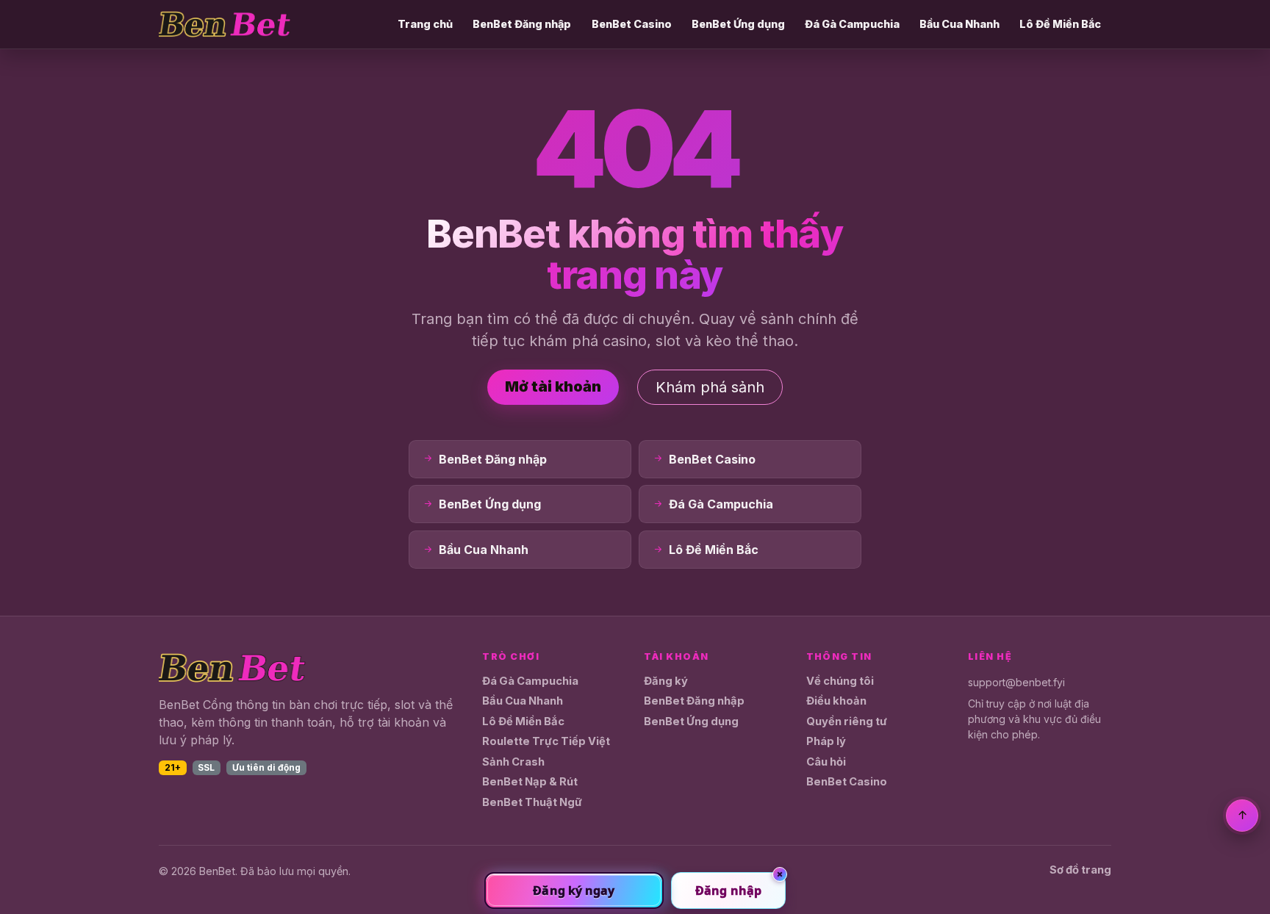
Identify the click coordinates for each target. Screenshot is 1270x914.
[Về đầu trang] (1242, 815)
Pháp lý (826, 741)
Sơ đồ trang (1080, 870)
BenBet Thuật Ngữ (532, 802)
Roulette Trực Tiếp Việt (546, 741)
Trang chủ (425, 24)
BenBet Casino (632, 24)
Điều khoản (836, 701)
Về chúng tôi (840, 681)
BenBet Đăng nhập (522, 24)
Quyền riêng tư (846, 721)
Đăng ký (666, 681)
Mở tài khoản (553, 386)
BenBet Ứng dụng (738, 24)
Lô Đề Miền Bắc (1060, 24)
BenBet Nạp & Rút (530, 781)
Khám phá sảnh (710, 387)
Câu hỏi (826, 762)
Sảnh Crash (513, 762)
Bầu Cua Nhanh (959, 24)
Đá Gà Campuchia (852, 24)
